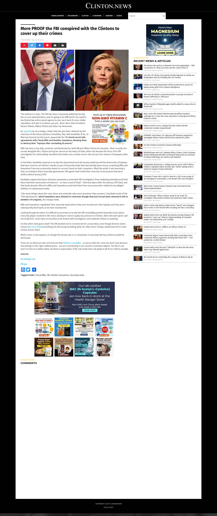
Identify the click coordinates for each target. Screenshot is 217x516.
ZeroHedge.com (28, 259)
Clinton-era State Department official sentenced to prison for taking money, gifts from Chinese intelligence (168, 86)
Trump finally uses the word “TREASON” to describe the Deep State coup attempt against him (169, 248)
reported (27, 131)
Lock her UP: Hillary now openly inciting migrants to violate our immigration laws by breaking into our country (169, 76)
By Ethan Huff (157, 160)
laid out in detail (34, 227)
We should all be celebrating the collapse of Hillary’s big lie (168, 257)
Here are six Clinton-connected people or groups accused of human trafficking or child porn (168, 95)
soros (119, 16)
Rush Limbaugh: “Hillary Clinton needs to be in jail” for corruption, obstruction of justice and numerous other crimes (168, 197)
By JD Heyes (156, 80)
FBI (48, 275)
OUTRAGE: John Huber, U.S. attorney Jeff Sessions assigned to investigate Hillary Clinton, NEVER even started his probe (168, 136)
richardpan (73, 16)
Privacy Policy (108, 507)
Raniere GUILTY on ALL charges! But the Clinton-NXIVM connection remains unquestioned (165, 127)
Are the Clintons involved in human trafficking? (162, 145)
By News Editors (158, 70)
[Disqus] (75, 398)
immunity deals (77, 275)
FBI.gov (24, 264)
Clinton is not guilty (72, 243)
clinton (85, 16)
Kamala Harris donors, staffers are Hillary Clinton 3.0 (165, 227)
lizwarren (96, 16)
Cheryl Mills (40, 275)
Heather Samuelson (60, 275)
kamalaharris (57, 16)
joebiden (109, 16)
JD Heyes (39, 40)
